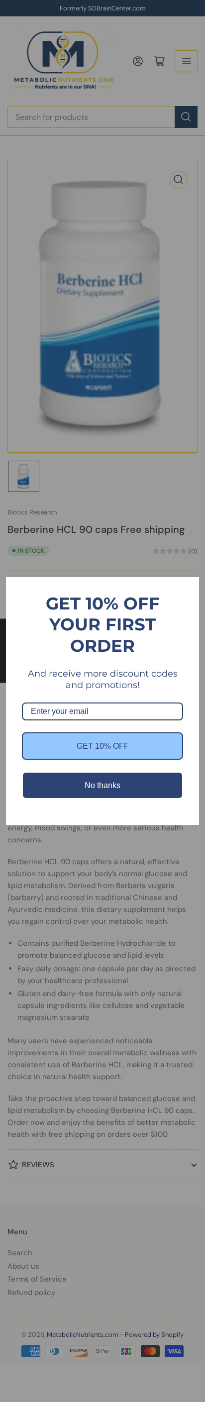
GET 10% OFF (103, 746)
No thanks (102, 785)
